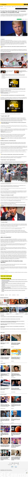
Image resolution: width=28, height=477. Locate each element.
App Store (14, 464)
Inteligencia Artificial (13, 403)
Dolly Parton (20, 6)
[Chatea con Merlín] (24, 4)
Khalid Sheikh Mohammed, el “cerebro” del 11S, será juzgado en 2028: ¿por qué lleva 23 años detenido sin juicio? (16, 374)
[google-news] (18, 463)
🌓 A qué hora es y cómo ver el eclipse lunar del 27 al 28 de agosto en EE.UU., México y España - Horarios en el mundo (16, 434)
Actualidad (2, 403)
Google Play (18, 464)
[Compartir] (26, 19)
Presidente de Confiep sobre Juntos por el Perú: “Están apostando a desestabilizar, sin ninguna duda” (5, 358)
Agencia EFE (2, 377)
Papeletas (13, 6)
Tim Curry (18, 6)
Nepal (7, 6)
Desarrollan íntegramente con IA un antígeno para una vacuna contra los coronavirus (16, 405)
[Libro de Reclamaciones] (16, 467)
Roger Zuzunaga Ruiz (13, 377)
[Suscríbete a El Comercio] (26, 4)
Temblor (5, 6)
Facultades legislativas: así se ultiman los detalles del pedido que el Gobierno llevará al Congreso (12, 316)
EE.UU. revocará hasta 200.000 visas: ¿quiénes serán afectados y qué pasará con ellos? (5, 389)
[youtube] (15, 463)
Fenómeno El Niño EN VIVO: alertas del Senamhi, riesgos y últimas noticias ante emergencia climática (15, 358)
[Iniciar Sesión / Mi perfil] (27, 4)
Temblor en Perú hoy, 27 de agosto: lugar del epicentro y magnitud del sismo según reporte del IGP (15, 344)
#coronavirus (2, 91)
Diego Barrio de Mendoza (3, 408)
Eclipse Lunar (9, 6)
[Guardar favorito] (25, 19)
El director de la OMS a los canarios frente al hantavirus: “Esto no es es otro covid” (15, 420)
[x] (13, 463)
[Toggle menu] (0, 4)
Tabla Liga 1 (23, 6)
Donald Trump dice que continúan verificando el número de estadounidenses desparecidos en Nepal (5, 374)
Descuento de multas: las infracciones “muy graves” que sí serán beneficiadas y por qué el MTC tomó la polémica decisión (12, 326)
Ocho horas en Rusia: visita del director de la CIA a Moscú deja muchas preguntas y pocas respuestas (16, 389)
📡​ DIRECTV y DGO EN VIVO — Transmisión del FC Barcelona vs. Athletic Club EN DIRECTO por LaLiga (5, 434)
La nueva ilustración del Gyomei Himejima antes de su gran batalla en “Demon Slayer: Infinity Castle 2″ (5, 446)
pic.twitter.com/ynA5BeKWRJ (5, 92)
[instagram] (14, 463)
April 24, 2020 (8, 93)
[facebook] (12, 463)
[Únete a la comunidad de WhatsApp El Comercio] (19, 19)
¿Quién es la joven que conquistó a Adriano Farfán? (5, 343)
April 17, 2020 (10, 132)
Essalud (15, 6)
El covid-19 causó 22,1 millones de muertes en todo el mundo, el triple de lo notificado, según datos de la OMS (5, 420)
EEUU (1, 372)
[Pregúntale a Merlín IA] (26, 473)
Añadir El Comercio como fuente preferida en (21, 8)
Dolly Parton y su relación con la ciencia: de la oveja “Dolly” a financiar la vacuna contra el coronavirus (5, 405)
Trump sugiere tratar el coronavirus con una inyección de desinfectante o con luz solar (13, 74)
